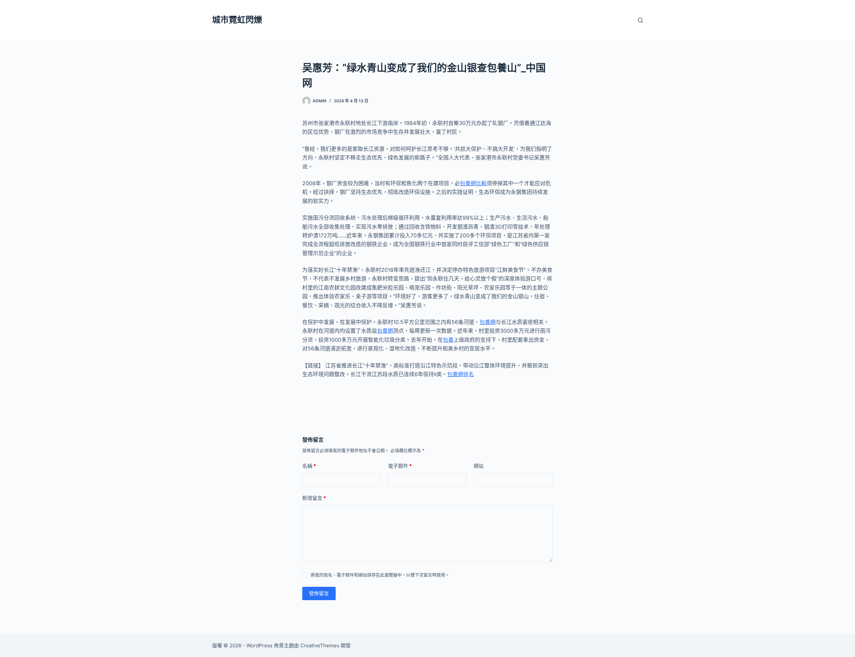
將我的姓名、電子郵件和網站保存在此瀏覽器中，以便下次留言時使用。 (380, 574)
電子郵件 (400, 466)
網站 (479, 466)
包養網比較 (473, 183)
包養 (448, 339)
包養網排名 (460, 374)
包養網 (488, 322)
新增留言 (314, 498)
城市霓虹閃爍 (237, 20)
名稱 (309, 466)
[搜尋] (640, 20)
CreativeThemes (319, 645)
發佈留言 (319, 593)
